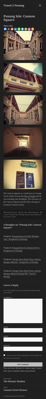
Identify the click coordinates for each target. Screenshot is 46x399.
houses (27, 215)
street (14, 217)
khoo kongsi (34, 215)
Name (6, 327)
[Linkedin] (15, 29)
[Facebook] (5, 29)
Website (7, 346)
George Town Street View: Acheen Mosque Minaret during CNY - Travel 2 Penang (22, 274)
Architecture (35, 212)
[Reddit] (12, 29)
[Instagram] (29, 29)
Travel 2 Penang (14, 5)
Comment (8, 298)
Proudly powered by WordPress (14, 396)
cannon (6, 215)
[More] (32, 29)
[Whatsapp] (18, 29)
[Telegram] (22, 29)
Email (7, 336)
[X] (8, 29)
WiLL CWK (24, 212)
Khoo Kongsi (29, 196)
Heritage (21, 215)
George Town (13, 215)
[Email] (25, 29)
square (8, 217)
